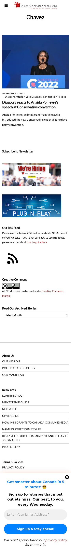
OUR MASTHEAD (13, 374)
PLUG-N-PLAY (11, 446)
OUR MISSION (11, 361)
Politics (62, 96)
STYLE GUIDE (10, 415)
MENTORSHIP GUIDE (15, 402)
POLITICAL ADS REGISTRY (18, 368)
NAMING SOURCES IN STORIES (21, 429)
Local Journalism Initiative (40, 96)
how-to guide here (37, 242)
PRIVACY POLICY (13, 467)
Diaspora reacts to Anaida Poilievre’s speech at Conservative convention (30, 104)
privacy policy (56, 540)
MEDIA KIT (9, 409)
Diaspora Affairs (14, 96)
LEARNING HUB (12, 395)
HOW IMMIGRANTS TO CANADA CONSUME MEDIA (35, 422)
